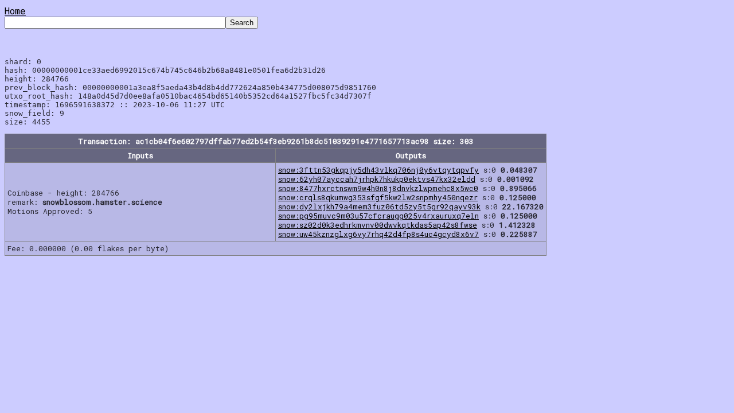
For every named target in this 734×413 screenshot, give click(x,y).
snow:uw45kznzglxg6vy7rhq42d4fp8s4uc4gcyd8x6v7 (378, 234)
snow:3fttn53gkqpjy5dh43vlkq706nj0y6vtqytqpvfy (378, 169)
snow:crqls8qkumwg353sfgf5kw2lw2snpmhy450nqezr (378, 197)
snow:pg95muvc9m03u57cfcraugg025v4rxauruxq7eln (378, 215)
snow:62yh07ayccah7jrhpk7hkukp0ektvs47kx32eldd (376, 179)
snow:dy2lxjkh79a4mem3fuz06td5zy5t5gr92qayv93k (379, 206)
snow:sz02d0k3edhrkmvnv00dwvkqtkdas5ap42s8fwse (377, 224)
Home (15, 11)
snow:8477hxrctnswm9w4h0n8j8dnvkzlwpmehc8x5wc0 (378, 188)
